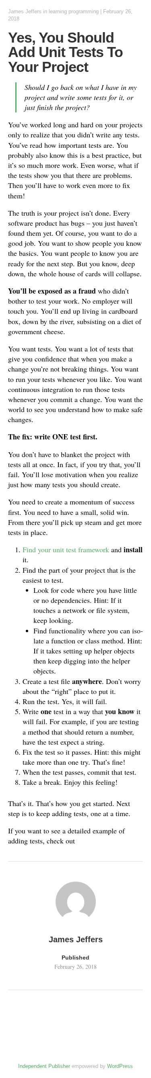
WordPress (120, 1066)
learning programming (74, 11)
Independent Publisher (44, 1066)
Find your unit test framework (66, 549)
